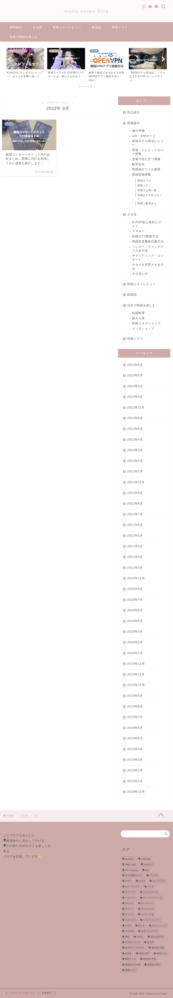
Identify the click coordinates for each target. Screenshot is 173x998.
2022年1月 (135, 471)
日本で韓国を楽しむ (23, 37)
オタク (128, 881)
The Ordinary (131, 870)
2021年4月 (135, 546)
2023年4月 (135, 386)
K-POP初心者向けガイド (146, 224)
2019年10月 (136, 685)
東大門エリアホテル (134, 948)
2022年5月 (135, 428)
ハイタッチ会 (147, 914)
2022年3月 (135, 450)
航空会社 (138, 164)
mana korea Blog (86, 11)
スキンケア (130, 892)
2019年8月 (135, 706)
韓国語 (96, 27)
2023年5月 (135, 375)
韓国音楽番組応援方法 (148, 241)
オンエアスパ (159, 881)
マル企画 (129, 931)
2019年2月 (135, 770)
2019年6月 (135, 727)
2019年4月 (135, 749)
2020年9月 (135, 589)
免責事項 (47, 993)
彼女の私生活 (156, 937)
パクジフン (130, 920)
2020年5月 (135, 621)
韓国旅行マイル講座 (146, 169)
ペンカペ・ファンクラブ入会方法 (148, 248)
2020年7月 (135, 599)
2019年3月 (135, 759)
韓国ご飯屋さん (147, 203)
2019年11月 (136, 674)
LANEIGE (146, 859)
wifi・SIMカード (144, 136)
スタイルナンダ (150, 892)
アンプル (153, 875)
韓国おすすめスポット (149, 197)
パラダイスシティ (151, 920)
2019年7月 (135, 717)
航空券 (128, 953)
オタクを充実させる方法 (148, 266)
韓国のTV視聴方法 (145, 236)
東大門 (150, 942)
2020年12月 (136, 578)
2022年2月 (135, 460)
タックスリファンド (152, 898)
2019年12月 (136, 663)
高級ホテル (130, 970)
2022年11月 (136, 407)
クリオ (150, 886)
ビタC (128, 925)
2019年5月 (135, 738)
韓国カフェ (144, 180)
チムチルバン (147, 909)
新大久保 (138, 318)
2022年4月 (135, 439)
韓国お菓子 (144, 953)
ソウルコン (130, 898)
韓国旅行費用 (153, 964)
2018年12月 (136, 791)
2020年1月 (135, 653)
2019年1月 (135, 781)
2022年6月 (135, 418)
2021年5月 (135, 535)
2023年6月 (135, 364)
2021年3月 (135, 557)
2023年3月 (135, 396)
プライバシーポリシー (22, 993)
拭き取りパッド (132, 942)
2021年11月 (136, 482)
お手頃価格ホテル (133, 875)
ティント (129, 914)
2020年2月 (135, 642)
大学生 (140, 937)
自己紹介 (133, 112)
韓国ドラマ (120, 27)
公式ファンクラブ (149, 931)
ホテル (141, 925)
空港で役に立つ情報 (146, 159)
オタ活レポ (140, 273)
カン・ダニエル (132, 886)
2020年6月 (135, 610)
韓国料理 (138, 313)
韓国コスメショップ (146, 323)
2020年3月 (135, 631)
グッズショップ (143, 328)
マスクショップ (159, 925)
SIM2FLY (148, 865)
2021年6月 (135, 524)
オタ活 (37, 27)
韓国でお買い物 (147, 190)
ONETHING (130, 865)
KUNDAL (129, 859)
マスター (138, 231)
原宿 (127, 937)
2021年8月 (135, 503)
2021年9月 (135, 493)
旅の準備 (138, 130)
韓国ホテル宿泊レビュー (148, 142)
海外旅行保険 (157, 948)
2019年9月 (135, 695)
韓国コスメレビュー (67, 27)
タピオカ (129, 903)
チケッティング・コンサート (148, 257)
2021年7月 (135, 514)
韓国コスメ (144, 185)
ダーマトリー (147, 903)
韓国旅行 (15, 27)
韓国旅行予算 (149, 959)
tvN (146, 870)
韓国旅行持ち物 (132, 964)
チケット (129, 909)
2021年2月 (135, 567)
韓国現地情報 (141, 174)
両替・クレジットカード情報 (148, 152)
